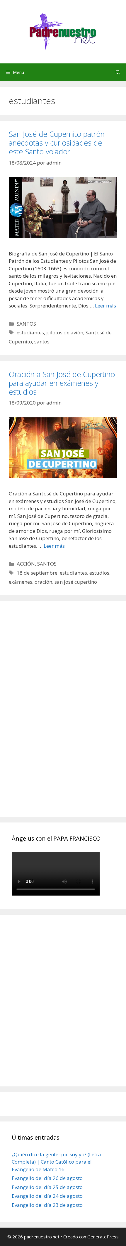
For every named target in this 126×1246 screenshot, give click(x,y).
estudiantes (30, 332)
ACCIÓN (26, 563)
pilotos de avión (64, 332)
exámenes (20, 581)
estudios (99, 572)
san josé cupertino (76, 581)
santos (42, 341)
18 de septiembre (37, 572)
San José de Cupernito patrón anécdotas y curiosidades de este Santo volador (57, 142)
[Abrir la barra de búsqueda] (118, 72)
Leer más (105, 305)
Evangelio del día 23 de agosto (47, 1205)
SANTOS (26, 323)
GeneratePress (103, 1237)
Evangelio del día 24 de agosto (47, 1196)
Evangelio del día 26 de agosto (47, 1178)
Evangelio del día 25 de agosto (47, 1187)
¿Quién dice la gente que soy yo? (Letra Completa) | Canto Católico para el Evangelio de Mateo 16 (56, 1162)
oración (43, 581)
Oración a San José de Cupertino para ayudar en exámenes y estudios (62, 383)
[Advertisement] (56, 715)
